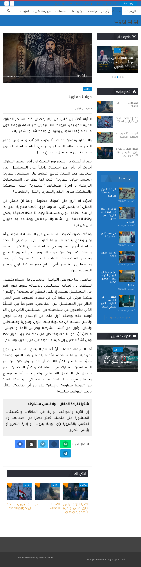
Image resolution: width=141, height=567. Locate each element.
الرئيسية (131, 11)
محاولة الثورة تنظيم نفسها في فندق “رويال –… (118, 361)
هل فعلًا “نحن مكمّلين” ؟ (108, 235)
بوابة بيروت (126, 21)
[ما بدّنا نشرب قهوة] (127, 257)
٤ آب (118, 50)
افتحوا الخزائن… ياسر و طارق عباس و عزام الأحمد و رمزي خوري (85, 3)
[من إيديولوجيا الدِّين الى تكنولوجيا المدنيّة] (19, 491)
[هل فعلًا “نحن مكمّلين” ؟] (127, 237)
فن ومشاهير (43, 11)
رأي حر (105, 11)
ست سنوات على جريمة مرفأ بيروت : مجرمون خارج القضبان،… (117, 62)
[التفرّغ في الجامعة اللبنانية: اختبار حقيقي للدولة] (127, 301)
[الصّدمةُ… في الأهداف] (47, 491)
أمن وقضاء (77, 11)
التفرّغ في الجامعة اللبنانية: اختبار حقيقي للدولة (108, 301)
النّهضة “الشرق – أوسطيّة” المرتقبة (108, 192)
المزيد (26, 11)
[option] (117, 61)
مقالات (116, 11)
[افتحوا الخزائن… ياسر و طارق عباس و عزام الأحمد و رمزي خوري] (75, 491)
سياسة (94, 11)
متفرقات (62, 11)
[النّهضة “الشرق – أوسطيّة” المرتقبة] (105, 137)
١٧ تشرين (118, 349)
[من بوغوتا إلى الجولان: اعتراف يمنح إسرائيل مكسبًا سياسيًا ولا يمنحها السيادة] (127, 276)
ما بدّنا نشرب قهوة (108, 254)
